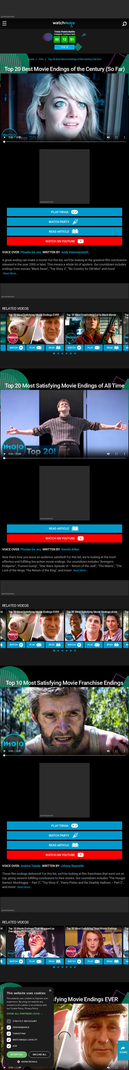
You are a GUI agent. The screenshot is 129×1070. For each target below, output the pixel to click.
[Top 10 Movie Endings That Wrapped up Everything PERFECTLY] (35, 942)
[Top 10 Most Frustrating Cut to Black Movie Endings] (93, 328)
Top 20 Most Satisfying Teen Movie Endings (92, 928)
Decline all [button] (39, 1054)
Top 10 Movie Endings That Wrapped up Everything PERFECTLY (31, 930)
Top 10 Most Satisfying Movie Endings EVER (33, 314)
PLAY (63, 47)
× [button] (50, 990)
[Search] (124, 23)
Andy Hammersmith (75, 252)
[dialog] (28, 1027)
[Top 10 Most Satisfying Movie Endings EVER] (35, 328)
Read (52, 347)
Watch (14, 347)
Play (32, 347)
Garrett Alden (70, 549)
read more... (10, 273)
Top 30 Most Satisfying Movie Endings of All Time (92, 613)
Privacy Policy (31, 1008)
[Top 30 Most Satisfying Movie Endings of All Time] (93, 625)
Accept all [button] (17, 1054)
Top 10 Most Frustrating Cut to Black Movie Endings (91, 316)
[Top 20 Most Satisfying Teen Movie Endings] (93, 942)
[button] (54, 353)
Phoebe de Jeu (30, 252)
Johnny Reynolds (72, 866)
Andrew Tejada (30, 866)
